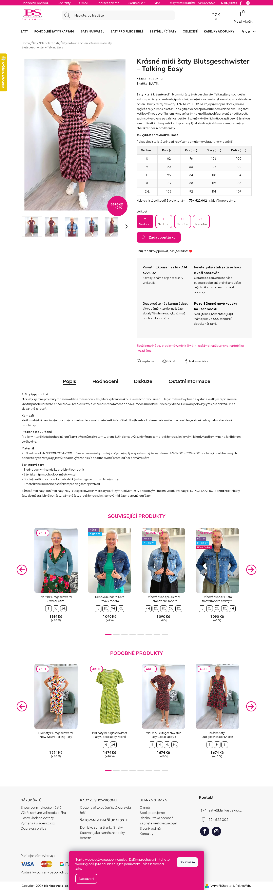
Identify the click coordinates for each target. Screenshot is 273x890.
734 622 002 (218, 819)
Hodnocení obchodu (36, 3)
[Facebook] (204, 831)
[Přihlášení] (205, 15)
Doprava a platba (108, 3)
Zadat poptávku (162, 237)
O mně (83, 3)
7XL (171, 608)
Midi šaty (27, 399)
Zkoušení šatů (137, 3)
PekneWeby (244, 885)
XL (183, 221)
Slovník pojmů (150, 828)
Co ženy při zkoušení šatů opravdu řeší (105, 810)
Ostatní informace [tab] (189, 381)
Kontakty (64, 3)
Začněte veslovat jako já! (158, 823)
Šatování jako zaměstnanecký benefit (102, 835)
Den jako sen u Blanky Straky (101, 827)
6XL (163, 608)
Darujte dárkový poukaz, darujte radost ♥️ (164, 251)
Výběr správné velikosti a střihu (43, 812)
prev (22, 569)
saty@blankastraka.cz (225, 810)
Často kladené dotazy (37, 818)
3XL (113, 608)
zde (78, 868)
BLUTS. (154, 83)
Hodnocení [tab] (105, 381)
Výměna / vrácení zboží (38, 823)
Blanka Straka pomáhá (156, 818)
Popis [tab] (69, 381)
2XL (201, 221)
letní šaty (70, 436)
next (251, 569)
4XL (121, 608)
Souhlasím (187, 862)
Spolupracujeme (152, 812)
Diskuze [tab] (143, 381)
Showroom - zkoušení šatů (41, 807)
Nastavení (86, 878)
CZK (216, 14)
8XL (179, 608)
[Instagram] (216, 831)
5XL (156, 608)
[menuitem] (24, 31)
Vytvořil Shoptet (222, 885)
